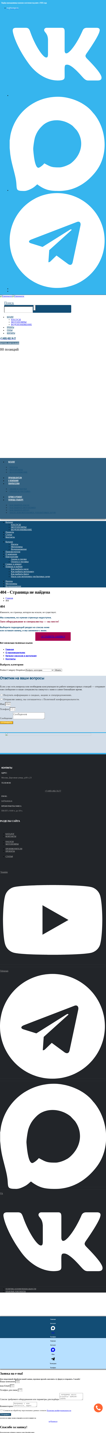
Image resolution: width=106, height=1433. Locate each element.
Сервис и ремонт (15, 496)
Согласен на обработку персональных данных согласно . (37, 1410)
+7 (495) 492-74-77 (53, 791)
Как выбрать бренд (19, 510)
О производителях (15, 652)
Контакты (11, 333)
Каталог (10, 316)
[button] (9, 303)
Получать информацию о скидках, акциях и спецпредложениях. (37, 695)
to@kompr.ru (6, 801)
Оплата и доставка (20, 491)
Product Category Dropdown (12, 670)
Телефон (5, 709)
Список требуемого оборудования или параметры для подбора (29, 1399)
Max (53, 1333)
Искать (58, 670)
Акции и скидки (18, 489)
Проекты (10, 327)
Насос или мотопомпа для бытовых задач (33, 513)
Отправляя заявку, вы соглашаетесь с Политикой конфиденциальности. (41, 699)
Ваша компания (7, 1381)
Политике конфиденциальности (59, 1410)
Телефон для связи (9, 1390)
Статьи (10, 330)
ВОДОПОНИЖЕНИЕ (21, 324)
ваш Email (5, 1386)
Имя (2, 704)
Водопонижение (18, 472)
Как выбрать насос (20, 505)
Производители (15, 477)
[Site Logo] (12, 296)
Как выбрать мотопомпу (23, 508)
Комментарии (7, 1406)
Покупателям (13, 483)
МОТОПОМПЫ (18, 322)
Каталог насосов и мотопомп (21, 656)
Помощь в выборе (15, 499)
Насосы (14, 467)
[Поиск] (34, 308)
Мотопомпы (16, 470)
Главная (10, 649)
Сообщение (6, 718)
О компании (13, 480)
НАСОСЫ (16, 319)
